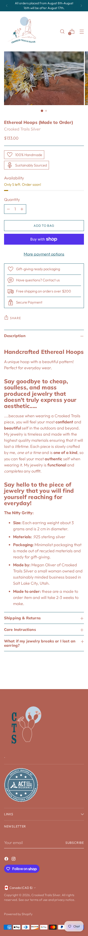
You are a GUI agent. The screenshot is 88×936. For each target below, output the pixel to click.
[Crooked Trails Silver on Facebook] (6, 859)
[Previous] (7, 5)
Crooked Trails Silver (22, 129)
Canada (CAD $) (20, 888)
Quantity (12, 199)
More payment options (44, 254)
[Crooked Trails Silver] (23, 31)
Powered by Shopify (18, 914)
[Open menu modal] (81, 31)
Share (15, 318)
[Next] (81, 5)
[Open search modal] (62, 31)
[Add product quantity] (22, 209)
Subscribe (74, 843)
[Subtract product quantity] (8, 209)
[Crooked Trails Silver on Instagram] (14, 859)
